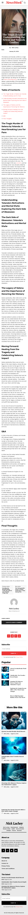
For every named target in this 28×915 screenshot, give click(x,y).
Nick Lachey (15, 47)
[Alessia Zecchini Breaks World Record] (5, 669)
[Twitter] (12, 636)
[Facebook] (8, 636)
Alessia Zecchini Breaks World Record (13, 731)
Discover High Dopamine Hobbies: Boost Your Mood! (17, 696)
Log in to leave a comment (14, 622)
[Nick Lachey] (14, 602)
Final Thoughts (7, 118)
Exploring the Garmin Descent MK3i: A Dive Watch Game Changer (18, 690)
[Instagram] (7, 850)
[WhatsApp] (19, 636)
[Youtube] (16, 850)
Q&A (4, 116)
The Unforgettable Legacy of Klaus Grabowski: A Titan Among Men (20, 590)
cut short (18, 163)
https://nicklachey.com (14, 611)
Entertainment (14, 31)
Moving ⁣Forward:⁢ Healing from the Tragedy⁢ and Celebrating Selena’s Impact (13, 111)
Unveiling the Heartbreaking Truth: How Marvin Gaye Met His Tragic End (7, 590)
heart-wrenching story (10, 79)
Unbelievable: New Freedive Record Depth (14, 882)
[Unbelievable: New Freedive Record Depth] (5, 676)
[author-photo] (3, 734)
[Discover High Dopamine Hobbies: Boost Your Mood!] (5, 696)
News (3, 879)
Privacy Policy (19, 657)
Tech (3, 889)
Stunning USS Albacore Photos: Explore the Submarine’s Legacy (16, 683)
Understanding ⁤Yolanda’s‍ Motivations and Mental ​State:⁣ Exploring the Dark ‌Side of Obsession (14, 100)
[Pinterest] (15, 636)
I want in (13, 653)
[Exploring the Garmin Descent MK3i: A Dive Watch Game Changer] (5, 689)
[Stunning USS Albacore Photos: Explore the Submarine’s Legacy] (5, 683)
